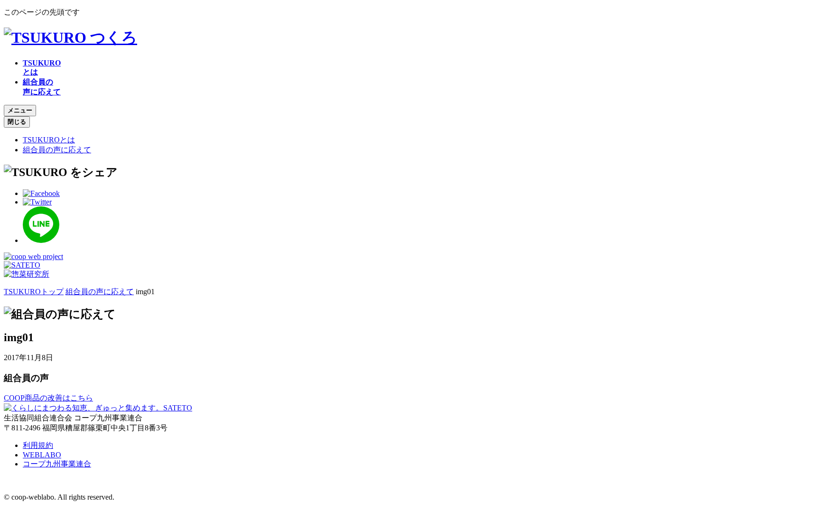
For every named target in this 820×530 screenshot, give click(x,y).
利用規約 (38, 445)
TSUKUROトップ (34, 292)
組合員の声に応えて (57, 150)
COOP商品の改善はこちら (48, 398)
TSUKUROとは (49, 140)
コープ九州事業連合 (57, 464)
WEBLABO (42, 455)
